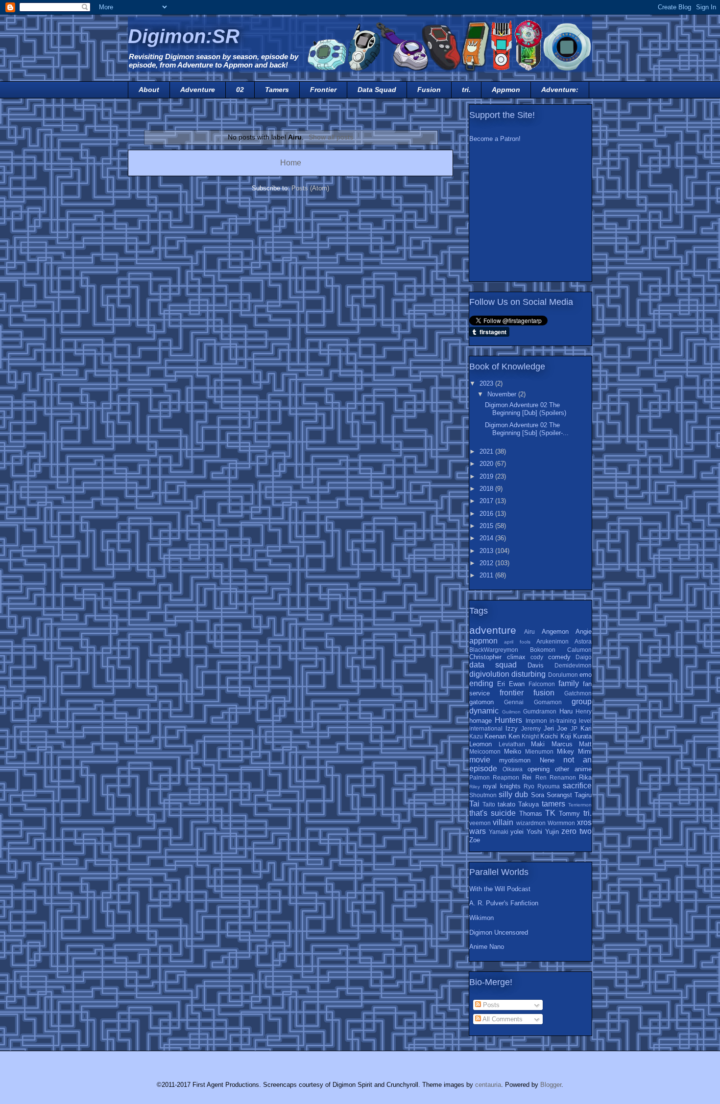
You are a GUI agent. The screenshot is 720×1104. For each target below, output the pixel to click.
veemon (480, 823)
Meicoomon (485, 751)
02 (240, 89)
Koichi (549, 736)
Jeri (549, 728)
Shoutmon (483, 795)
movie (479, 760)
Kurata (582, 736)
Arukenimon (552, 641)
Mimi (585, 751)
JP (574, 728)
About (149, 89)
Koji (565, 736)
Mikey (565, 751)
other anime (573, 769)
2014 (487, 538)
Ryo (529, 786)
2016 (487, 513)
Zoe (474, 840)
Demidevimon (573, 665)
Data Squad (377, 89)
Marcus (562, 744)
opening (539, 769)
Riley (474, 786)
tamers (553, 804)
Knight (530, 736)
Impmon (536, 720)
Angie (584, 631)
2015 (487, 525)
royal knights (502, 786)
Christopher (485, 657)
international (486, 728)
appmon (483, 641)
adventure (492, 630)
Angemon (555, 631)
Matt (585, 744)
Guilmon (511, 711)
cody (536, 657)
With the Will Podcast (499, 889)
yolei (517, 831)
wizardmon (531, 823)
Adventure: (559, 89)
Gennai (514, 702)
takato (506, 804)
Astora (583, 641)
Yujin (552, 831)
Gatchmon (578, 693)
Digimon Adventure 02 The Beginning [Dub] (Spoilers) (525, 408)
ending (481, 683)
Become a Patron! (495, 138)
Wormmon (561, 823)
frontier (512, 693)
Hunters (508, 720)
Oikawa (513, 769)
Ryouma (548, 786)
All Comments (502, 1019)
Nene (547, 760)
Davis (536, 665)
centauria (488, 1084)
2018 (487, 488)
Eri (501, 684)
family (568, 683)
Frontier (323, 89)
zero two (576, 831)
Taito (488, 804)
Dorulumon (563, 674)
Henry (584, 711)
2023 (487, 383)
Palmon (479, 777)
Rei (526, 777)
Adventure (197, 89)
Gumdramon (539, 711)
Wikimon (481, 917)
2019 (487, 476)
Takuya (528, 804)
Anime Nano (486, 946)
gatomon (481, 702)
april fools (517, 641)
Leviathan (512, 744)
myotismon (514, 760)
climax (516, 657)
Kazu (476, 736)
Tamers (277, 89)
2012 (487, 563)
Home (290, 163)
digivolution (489, 674)
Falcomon (541, 684)
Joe (562, 728)
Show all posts (331, 137)
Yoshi (534, 831)
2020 (487, 463)
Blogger (550, 1084)
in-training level (571, 720)
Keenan (495, 736)
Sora (537, 795)
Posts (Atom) (310, 188)
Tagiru (583, 795)
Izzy (511, 728)
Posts (490, 1005)
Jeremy (531, 728)
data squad (493, 665)
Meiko (512, 751)
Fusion (429, 89)
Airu (529, 631)
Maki (538, 744)
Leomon (480, 744)
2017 (487, 501)
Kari (586, 728)
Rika (585, 777)
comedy (559, 657)
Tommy (569, 813)
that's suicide (492, 813)
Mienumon (539, 751)
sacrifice (577, 786)
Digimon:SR (184, 36)
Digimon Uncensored (498, 932)
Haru (566, 711)
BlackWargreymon (493, 649)
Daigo (584, 657)
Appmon (506, 89)
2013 (487, 550)
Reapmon (506, 777)
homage (480, 720)
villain (503, 822)
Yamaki (498, 831)
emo (585, 674)
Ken (514, 736)
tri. (466, 89)
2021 (487, 451)
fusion (543, 693)
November (502, 394)
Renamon (563, 777)
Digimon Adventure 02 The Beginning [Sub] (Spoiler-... (527, 429)
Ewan (517, 684)
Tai (474, 804)
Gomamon (548, 702)
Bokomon (542, 649)
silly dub (513, 794)
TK (550, 813)
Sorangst (559, 795)
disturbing (528, 674)
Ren (541, 777)
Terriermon (580, 804)
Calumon (579, 649)
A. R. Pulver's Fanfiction (503, 903)
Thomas (530, 813)
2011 (487, 575)
